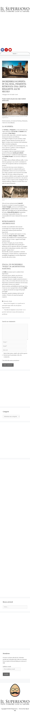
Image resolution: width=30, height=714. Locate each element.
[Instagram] (6, 50)
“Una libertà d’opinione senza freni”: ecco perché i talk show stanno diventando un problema (14, 312)
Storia (10, 301)
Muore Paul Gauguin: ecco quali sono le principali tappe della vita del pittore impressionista (13, 305)
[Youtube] (10, 50)
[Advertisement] (15, 31)
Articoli (14, 53)
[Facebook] (2, 50)
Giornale (6, 301)
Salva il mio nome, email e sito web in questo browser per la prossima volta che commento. (15, 355)
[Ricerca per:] (15, 607)
